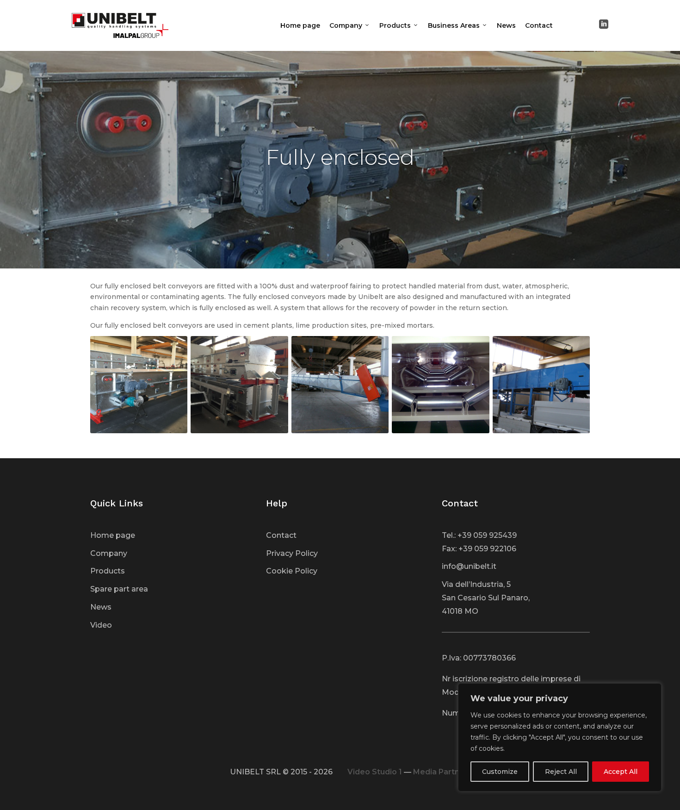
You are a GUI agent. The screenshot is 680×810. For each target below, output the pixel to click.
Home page (300, 25)
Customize (500, 771)
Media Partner (440, 771)
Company (349, 25)
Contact (539, 25)
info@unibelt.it (469, 566)
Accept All (620, 771)
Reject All (561, 771)
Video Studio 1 (374, 771)
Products (399, 25)
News (506, 25)
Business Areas (458, 25)
